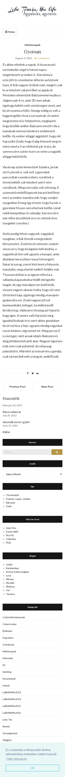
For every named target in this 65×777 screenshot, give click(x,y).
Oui (8, 590)
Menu (11, 31)
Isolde (9, 564)
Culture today (10, 624)
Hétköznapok (32, 44)
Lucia (8, 575)
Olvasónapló (12, 495)
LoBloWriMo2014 (12, 699)
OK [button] (32, 768)
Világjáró (7, 740)
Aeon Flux (11, 528)
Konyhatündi (9, 678)
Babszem (10, 502)
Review (6, 726)
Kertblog (7, 671)
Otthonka (11, 539)
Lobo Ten (7, 719)
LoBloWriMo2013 (12, 692)
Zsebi (9, 506)
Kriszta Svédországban (17, 571)
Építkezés (7, 631)
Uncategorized (10, 733)
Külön (6, 432)
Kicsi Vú (10, 535)
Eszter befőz (12, 531)
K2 (4, 665)
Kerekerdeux (12, 568)
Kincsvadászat (12, 412)
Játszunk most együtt (16, 422)
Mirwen (10, 579)
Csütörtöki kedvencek (14, 617)
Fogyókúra (8, 637)
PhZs (8, 542)
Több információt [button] (16, 758)
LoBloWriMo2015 (12, 706)
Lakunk (6, 685)
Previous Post (18, 386)
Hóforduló (8, 658)
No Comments (42, 58)
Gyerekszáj (8, 644)
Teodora (10, 594)
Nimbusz (10, 586)
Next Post (47, 386)
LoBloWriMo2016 (12, 712)
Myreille (10, 582)
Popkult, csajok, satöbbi (18, 499)
